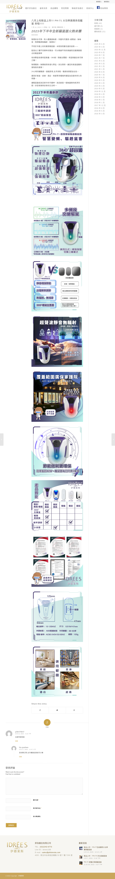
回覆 (16, 741)
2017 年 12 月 (100, 105)
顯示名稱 (36, 800)
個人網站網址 (37, 816)
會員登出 (106, 1)
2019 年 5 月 (99, 89)
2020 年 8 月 (99, 72)
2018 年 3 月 (99, 97)
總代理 (54, 27)
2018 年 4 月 (99, 94)
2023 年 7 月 (99, 55)
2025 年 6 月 (99, 44)
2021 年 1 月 (99, 69)
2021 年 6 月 (99, 61)
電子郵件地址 (37, 808)
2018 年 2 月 (99, 100)
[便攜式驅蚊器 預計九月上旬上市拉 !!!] (113, 439)
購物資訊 (60, 27)
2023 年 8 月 (99, 52)
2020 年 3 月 (99, 86)
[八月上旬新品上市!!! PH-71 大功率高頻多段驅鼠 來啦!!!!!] (16, 30)
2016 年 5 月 (99, 111)
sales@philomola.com (51, 852)
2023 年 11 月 (99, 50)
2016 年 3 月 (99, 114)
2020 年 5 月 (99, 80)
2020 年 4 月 (99, 83)
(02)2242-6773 (46, 847)
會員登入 (99, 1)
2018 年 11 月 (99, 91)
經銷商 (97, 29)
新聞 (96, 23)
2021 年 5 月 (99, 64)
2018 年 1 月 (99, 102)
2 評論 (45, 27)
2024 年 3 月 (99, 47)
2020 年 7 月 (99, 75)
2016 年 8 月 (99, 108)
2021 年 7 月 (99, 58)
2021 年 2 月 (99, 66)
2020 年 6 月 (99, 77)
